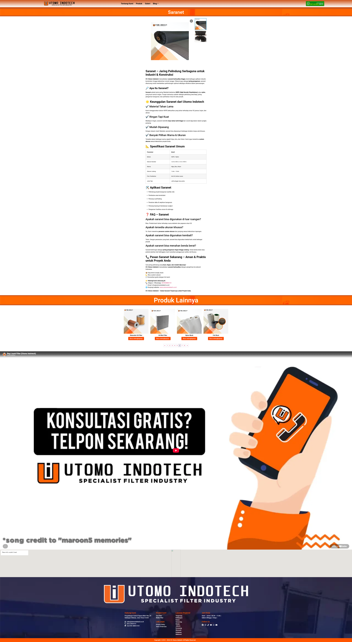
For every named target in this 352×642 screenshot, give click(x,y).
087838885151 (167, 283)
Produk (139, 3)
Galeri (147, 3)
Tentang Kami (127, 3)
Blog (155, 3)
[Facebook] (203, 625)
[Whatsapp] (214, 625)
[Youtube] (211, 625)
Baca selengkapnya (136, 338)
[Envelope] (216, 625)
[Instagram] (205, 625)
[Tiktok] (208, 625)
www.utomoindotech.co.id (168, 287)
